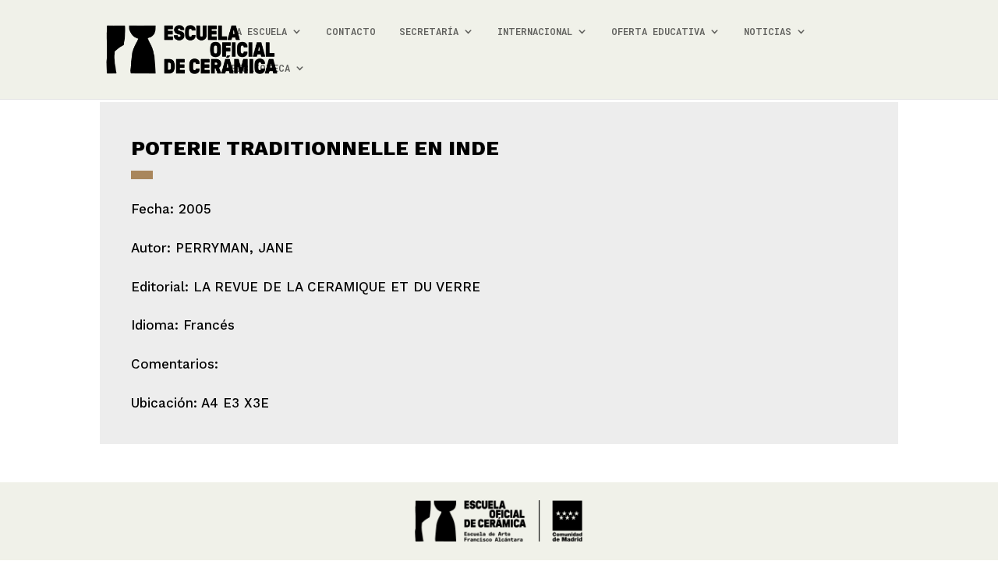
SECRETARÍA (428, 31)
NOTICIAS (767, 31)
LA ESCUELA (259, 31)
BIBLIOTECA (260, 68)
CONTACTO (351, 31)
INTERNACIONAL (534, 31)
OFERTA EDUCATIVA (658, 31)
